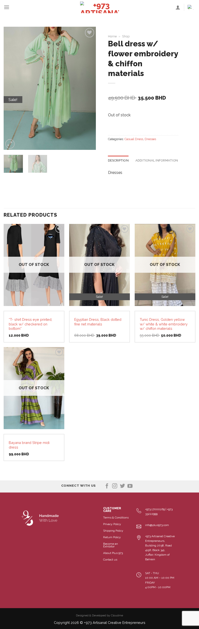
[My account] (177, 7)
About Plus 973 (113, 553)
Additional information (156, 160)
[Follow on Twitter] (122, 486)
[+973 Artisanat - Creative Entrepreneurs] (99, 7)
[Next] (87, 88)
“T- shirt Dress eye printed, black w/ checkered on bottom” (30, 324)
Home (112, 36)
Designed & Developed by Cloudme (99, 615)
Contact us (110, 559)
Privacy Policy (112, 524)
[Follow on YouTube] (130, 486)
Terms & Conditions (116, 517)
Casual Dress (133, 139)
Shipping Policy (113, 530)
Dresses (150, 139)
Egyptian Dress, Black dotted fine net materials (97, 321)
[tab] (118, 160)
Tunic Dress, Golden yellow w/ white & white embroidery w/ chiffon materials (164, 324)
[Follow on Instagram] (114, 486)
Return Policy (112, 537)
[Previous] (11, 88)
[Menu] (6, 7)
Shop (126, 36)
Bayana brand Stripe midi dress (29, 445)
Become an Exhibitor (110, 545)
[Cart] (191, 7)
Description (118, 160)
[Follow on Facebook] (106, 486)
